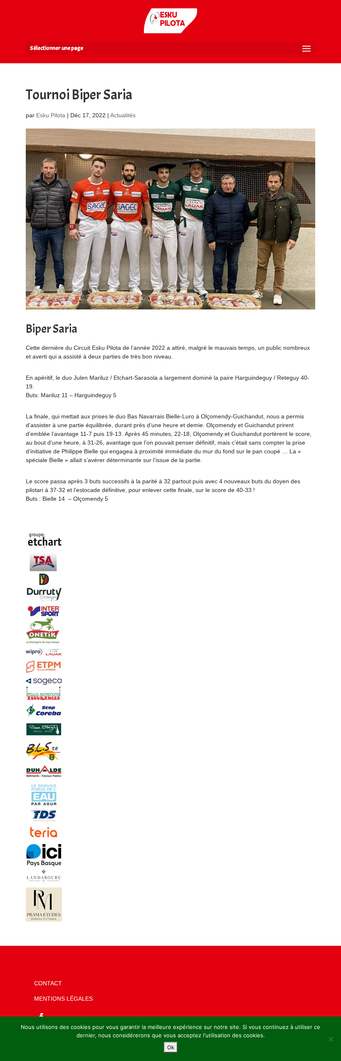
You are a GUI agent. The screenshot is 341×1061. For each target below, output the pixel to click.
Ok (170, 1047)
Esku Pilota (50, 115)
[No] (330, 1039)
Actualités (123, 115)
